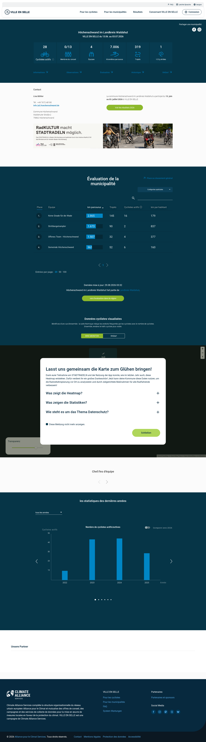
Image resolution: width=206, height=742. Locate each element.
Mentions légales (92, 736)
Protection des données (114, 736)
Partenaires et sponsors (162, 697)
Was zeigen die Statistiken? (66, 403)
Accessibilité (134, 736)
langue (199, 5)
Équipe (51, 207)
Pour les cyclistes (88, 12)
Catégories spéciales (155, 190)
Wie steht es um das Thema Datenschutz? (77, 412)
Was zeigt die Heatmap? (64, 393)
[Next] (106, 482)
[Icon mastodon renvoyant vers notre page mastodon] (166, 712)
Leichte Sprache (185, 5)
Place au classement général (160, 178)
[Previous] (99, 482)
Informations (39, 72)
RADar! (166, 72)
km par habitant (159, 207)
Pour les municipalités (115, 12)
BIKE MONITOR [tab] (92, 336)
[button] (36, 561)
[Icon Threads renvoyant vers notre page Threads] (172, 712)
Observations (72, 72)
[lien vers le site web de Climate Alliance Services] (18, 694)
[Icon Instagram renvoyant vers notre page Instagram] (159, 712)
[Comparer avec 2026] (148, 528)
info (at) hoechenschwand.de (46, 105)
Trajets (113, 207)
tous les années (42, 512)
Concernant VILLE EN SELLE (163, 12)
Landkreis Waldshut (129, 290)
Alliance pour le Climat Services (30, 736)
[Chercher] (133, 198)
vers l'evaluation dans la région (103, 298)
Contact (78, 736)
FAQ (171, 5)
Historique (136, 72)
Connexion (193, 12)
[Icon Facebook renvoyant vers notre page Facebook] (153, 712)
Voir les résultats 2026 (124, 107)
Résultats (138, 12)
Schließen (146, 432)
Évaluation (105, 72)
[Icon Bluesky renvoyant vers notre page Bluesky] (178, 712)
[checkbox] (103, 424)
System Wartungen (112, 711)
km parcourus (94, 207)
